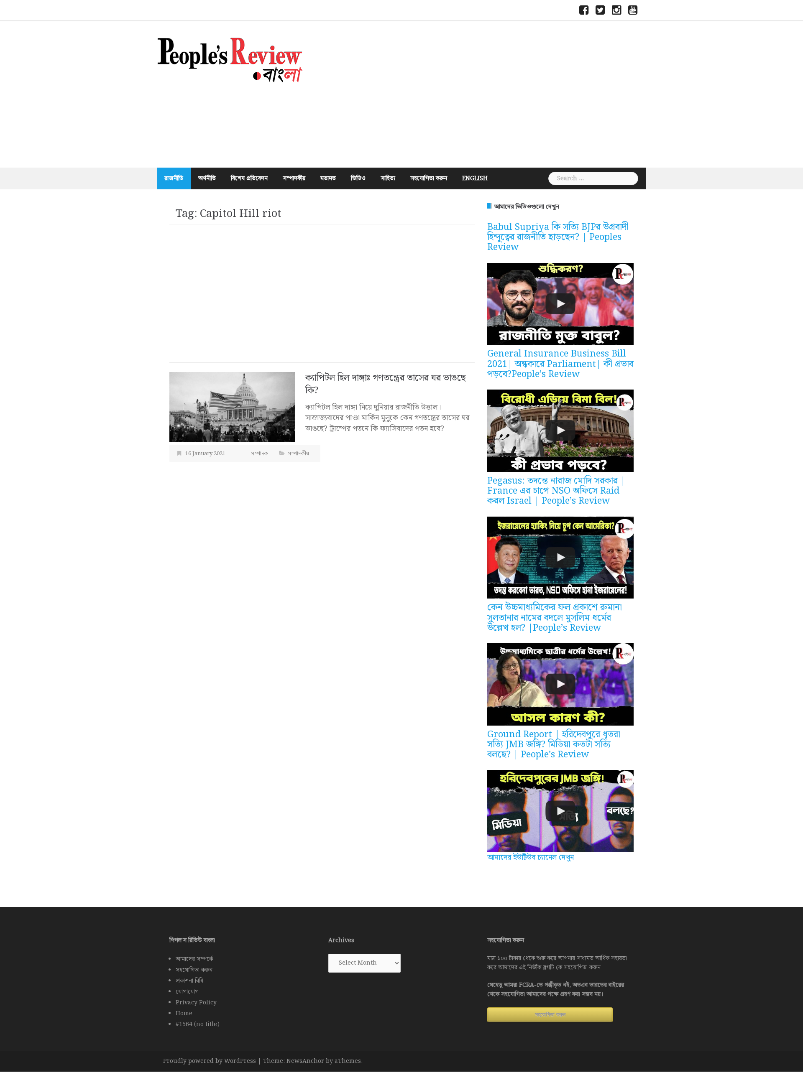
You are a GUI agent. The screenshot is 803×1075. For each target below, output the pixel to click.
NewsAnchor (305, 1061)
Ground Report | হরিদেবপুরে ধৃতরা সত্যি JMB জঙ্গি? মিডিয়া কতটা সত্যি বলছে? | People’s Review (553, 744)
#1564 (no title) (198, 1024)
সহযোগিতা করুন (428, 178)
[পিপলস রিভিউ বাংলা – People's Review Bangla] (230, 59)
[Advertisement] (483, 94)
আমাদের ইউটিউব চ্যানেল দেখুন (530, 857)
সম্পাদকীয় (294, 178)
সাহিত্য (388, 178)
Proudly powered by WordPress (209, 1061)
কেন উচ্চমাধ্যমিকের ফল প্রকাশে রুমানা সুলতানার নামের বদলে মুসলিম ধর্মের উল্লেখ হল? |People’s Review (554, 617)
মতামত (328, 178)
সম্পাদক (259, 453)
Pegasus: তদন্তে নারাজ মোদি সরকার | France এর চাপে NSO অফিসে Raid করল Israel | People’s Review (556, 491)
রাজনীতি (173, 178)
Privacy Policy (196, 1002)
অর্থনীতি (207, 178)
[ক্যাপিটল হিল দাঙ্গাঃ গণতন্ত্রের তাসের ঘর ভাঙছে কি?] (232, 407)
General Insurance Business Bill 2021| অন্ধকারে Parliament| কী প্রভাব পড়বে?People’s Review (560, 363)
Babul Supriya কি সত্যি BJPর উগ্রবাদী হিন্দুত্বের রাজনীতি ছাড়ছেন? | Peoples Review (558, 237)
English (475, 178)
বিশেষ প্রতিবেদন (249, 178)
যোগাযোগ (187, 991)
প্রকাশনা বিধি (189, 981)
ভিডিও (358, 178)
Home (184, 1013)
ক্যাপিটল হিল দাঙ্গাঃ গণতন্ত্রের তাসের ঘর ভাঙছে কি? (385, 384)
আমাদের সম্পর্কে (194, 959)
